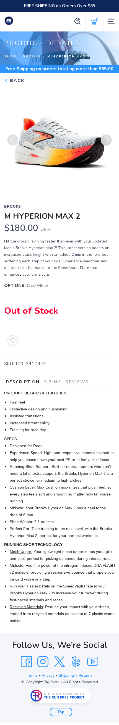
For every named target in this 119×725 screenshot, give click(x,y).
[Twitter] (59, 661)
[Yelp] (76, 661)
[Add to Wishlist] (12, 340)
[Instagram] (43, 661)
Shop (10, 56)
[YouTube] (92, 661)
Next (106, 140)
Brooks (32, 56)
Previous (12, 140)
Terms (32, 675)
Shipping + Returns (75, 675)
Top (61, 712)
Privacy (48, 675)
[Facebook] (26, 661)
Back (16, 81)
